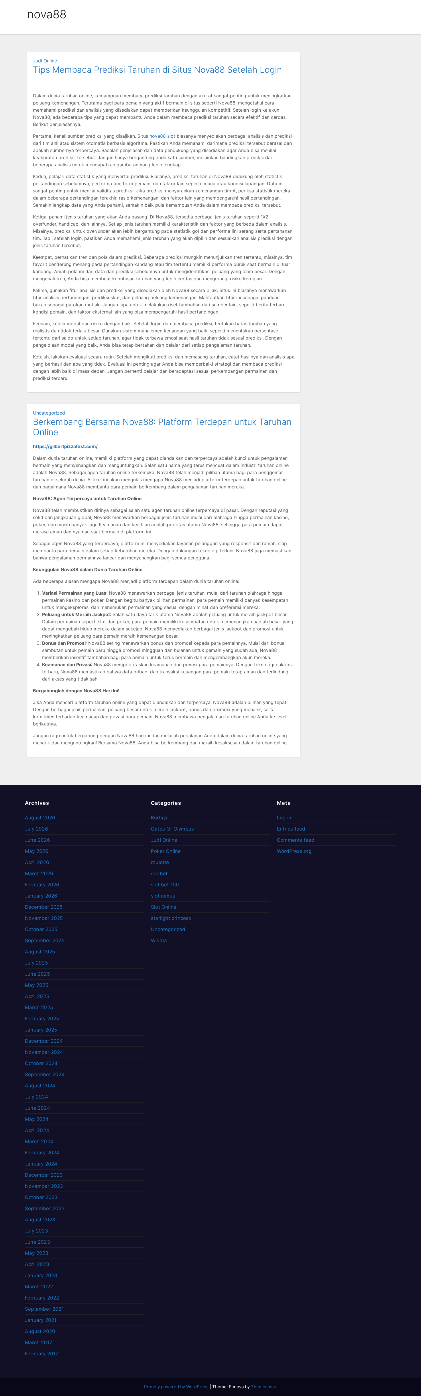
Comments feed (296, 840)
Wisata (159, 940)
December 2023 (44, 1175)
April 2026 (37, 862)
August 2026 (40, 818)
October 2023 (41, 1197)
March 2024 (39, 1141)
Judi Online (45, 61)
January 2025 (41, 1030)
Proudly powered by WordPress (177, 1386)
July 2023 (36, 1231)
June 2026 (37, 840)
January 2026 (41, 896)
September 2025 (44, 940)
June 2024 (37, 1108)
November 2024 (44, 1052)
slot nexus (163, 896)
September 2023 (45, 1208)
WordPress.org (294, 851)
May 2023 (37, 1253)
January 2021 (40, 1320)
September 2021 (44, 1309)
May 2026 (37, 851)
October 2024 (41, 1063)
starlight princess (171, 918)
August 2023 (40, 1220)
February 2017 (42, 1353)
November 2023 (44, 1186)
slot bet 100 (165, 885)
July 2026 (36, 829)
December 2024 (44, 1041)
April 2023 (37, 1264)
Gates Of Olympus (172, 829)
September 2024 (45, 1074)
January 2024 (41, 1164)
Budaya (160, 818)
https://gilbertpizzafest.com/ (65, 446)
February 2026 (42, 885)
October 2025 (41, 929)
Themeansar (263, 1386)
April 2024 (37, 1130)
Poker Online (166, 851)
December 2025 (44, 907)
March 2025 (39, 1007)
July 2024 (36, 1097)
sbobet (159, 873)
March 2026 (39, 873)
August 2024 (40, 1086)
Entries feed (291, 829)
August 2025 (40, 952)
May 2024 (37, 1119)
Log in (284, 818)
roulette (160, 862)
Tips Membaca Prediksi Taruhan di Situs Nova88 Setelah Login (157, 69)
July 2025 (36, 963)
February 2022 (42, 1298)
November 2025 (44, 918)
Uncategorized (49, 413)
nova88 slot (162, 136)
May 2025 (36, 985)
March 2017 (38, 1342)
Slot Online (163, 907)
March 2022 (39, 1286)
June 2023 (37, 1242)
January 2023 (41, 1275)
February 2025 (42, 1019)
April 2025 (37, 996)
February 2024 (42, 1153)
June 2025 (37, 974)
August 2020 (40, 1331)
